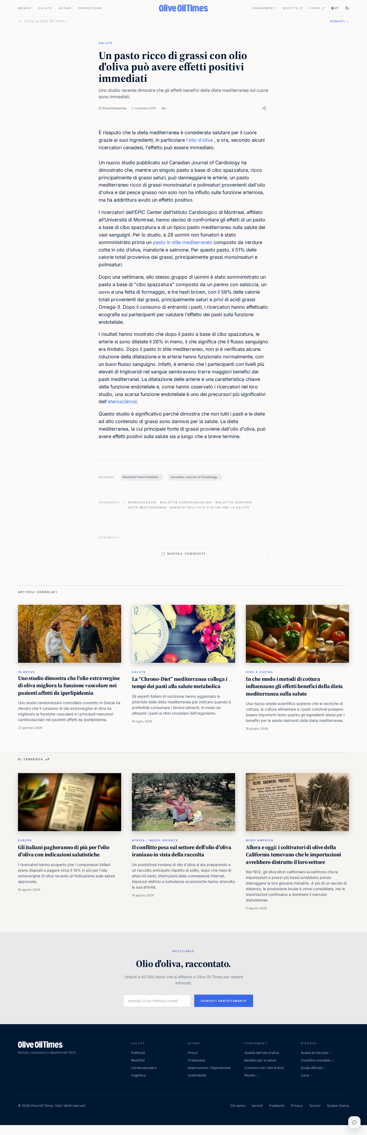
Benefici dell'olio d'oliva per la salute (210, 507)
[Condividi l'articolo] (264, 108)
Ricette (290, 8)
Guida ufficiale (312, 1068)
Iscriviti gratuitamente (224, 1000)
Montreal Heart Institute (140, 477)
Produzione (90, 8)
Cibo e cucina (259, 672)
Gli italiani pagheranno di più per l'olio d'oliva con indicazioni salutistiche (63, 850)
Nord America (260, 840)
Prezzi (193, 1053)
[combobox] (173, 21)
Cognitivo (138, 1075)
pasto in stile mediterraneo (182, 242)
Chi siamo (237, 1106)
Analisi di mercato (314, 1053)
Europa (25, 840)
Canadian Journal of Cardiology (193, 477)
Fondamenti (264, 8)
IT (337, 8)
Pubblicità (276, 1106)
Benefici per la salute (260, 1060)
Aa (163, 108)
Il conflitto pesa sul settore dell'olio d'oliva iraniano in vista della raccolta (181, 850)
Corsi (315, 8)
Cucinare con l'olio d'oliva (264, 1068)
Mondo (25, 8)
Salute (45, 8)
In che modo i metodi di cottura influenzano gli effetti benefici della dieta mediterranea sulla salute (294, 686)
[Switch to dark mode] (347, 8)
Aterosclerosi (142, 502)
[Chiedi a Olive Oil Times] (354, 1122)
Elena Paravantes (114, 108)
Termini (315, 1106)
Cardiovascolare (143, 1068)
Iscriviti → (339, 21)
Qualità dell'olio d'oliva (261, 1053)
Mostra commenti (186, 554)
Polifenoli (138, 1053)
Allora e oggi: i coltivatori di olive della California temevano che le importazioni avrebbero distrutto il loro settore (293, 854)
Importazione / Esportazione (209, 1068)
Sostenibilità (197, 1075)
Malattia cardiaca (234, 502)
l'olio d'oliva (199, 140)
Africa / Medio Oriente (155, 840)
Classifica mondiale (315, 1060)
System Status (338, 1106)
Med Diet (138, 1060)
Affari (65, 8)
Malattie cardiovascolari (186, 502)
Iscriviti (257, 1106)
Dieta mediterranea (147, 507)
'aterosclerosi (121, 401)
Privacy (297, 1106)
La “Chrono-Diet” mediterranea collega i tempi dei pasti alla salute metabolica (179, 682)
